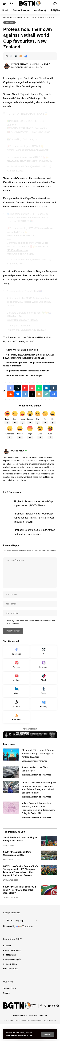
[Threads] (16, 704)
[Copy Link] (46, 394)
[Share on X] (16, 56)
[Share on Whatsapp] (39, 388)
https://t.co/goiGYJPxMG (21, 253)
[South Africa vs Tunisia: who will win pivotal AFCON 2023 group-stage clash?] (49, 890)
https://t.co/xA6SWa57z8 (34, 150)
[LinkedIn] (16, 691)
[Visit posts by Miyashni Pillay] (6, 65)
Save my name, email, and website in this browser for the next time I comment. (31, 622)
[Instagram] (43, 665)
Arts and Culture (30, 761)
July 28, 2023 (38, 329)
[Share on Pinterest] (32, 388)
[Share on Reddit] (10, 394)
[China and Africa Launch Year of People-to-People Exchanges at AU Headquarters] (11, 754)
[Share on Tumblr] (53, 388)
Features (43, 761)
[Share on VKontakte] (17, 394)
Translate (27, 926)
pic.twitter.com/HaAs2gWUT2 (36, 160)
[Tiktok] (43, 678)
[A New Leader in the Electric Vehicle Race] (11, 772)
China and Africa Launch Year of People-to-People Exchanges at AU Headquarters (38, 753)
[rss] (16, 717)
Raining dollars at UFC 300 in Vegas (24, 375)
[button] (47, 1034)
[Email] (21, 56)
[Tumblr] (43, 691)
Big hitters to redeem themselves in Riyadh (27, 371)
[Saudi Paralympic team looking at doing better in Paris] (49, 841)
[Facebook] (16, 651)
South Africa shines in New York (22, 350)
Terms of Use (26, 1035)
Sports (9, 22)
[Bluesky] (43, 704)
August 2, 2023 (15, 170)
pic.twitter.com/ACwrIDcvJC (22, 320)
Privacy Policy (11, 1035)
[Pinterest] (16, 665)
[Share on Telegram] (25, 394)
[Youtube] (16, 678)
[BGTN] (30, 3)
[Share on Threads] (32, 394)
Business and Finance (31, 775)
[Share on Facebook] (11, 56)
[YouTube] (49, 1006)
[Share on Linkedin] (46, 388)
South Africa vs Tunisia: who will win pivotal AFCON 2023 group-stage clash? (19, 890)
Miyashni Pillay (21, 64)
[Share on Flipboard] (25, 388)
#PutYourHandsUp (17, 250)
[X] (43, 651)
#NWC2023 (13, 160)
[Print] (26, 56)
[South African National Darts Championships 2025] (49, 855)
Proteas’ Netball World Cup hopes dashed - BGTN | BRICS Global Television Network (34, 517)
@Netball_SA (14, 316)
